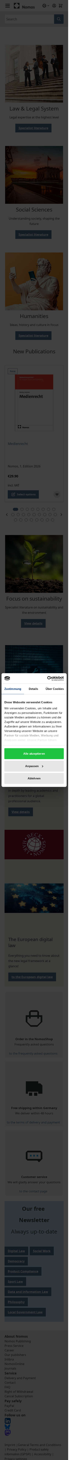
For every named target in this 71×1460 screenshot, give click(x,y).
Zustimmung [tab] (12, 688)
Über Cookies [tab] (55, 688)
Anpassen (32, 765)
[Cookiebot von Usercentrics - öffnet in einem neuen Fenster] (48, 678)
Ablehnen (34, 778)
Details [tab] (33, 688)
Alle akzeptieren (34, 753)
